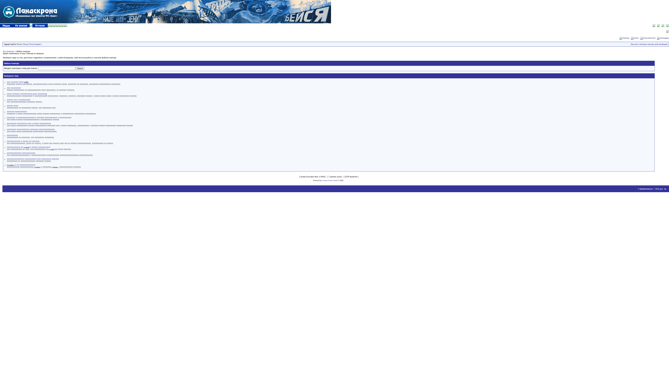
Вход (25, 44)
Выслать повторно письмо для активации (649, 44)
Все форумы (8, 51)
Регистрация (34, 44)
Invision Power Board (330, 180)
